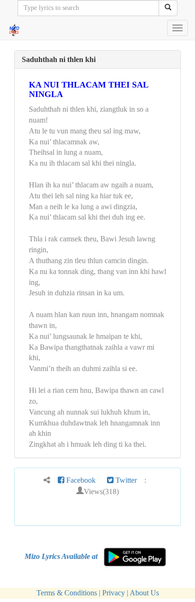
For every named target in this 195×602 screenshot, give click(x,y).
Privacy (113, 593)
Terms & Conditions (66, 593)
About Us (144, 593)
